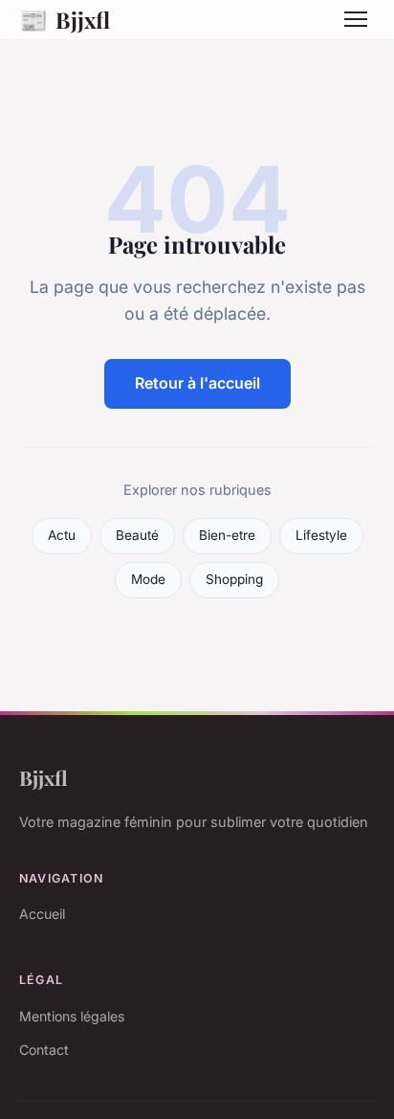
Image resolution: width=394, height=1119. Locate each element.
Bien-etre (227, 535)
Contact (44, 1049)
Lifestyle (321, 535)
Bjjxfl (64, 19)
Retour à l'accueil (197, 382)
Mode (148, 579)
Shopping (234, 579)
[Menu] (356, 19)
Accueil (42, 914)
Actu (62, 535)
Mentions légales (71, 1016)
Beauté (137, 535)
